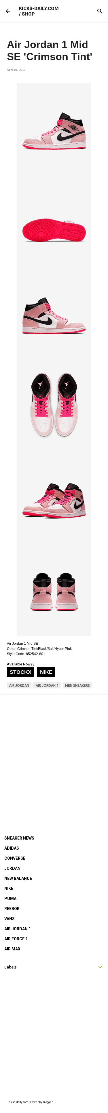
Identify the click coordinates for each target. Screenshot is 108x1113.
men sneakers (77, 685)
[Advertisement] (54, 757)
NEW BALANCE (18, 878)
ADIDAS (11, 848)
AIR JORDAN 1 (17, 928)
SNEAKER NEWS (19, 838)
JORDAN (12, 868)
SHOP (28, 14)
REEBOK (12, 908)
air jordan (19, 685)
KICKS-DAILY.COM (39, 8)
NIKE (8, 888)
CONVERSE (14, 858)
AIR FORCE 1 (16, 939)
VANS (9, 918)
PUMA (10, 898)
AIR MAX (12, 949)
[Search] (99, 11)
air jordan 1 (47, 685)
